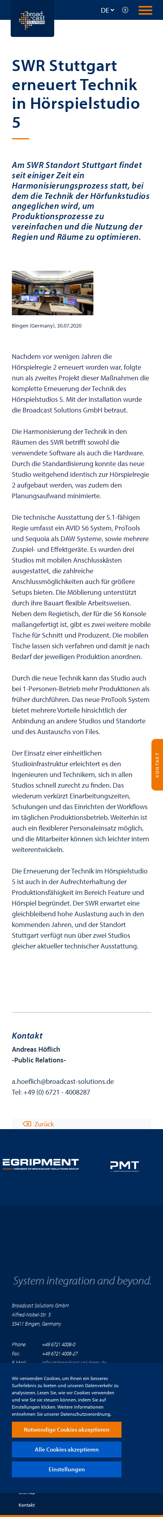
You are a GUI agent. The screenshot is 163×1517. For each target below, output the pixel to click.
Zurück (44, 1124)
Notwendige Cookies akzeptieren (67, 1429)
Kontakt (27, 1505)
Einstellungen (67, 1469)
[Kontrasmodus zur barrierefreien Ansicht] (125, 10)
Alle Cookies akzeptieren (67, 1449)
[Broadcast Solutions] (32, 17)
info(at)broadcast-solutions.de (74, 1362)
